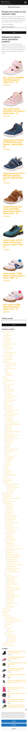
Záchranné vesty (12, 642)
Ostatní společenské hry (11, 368)
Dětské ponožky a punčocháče (12, 528)
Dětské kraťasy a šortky (11, 517)
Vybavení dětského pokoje (10, 352)
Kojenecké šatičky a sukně (13, 568)
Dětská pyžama (10, 524)
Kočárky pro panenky (10, 450)
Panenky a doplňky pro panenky (11, 449)
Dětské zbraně (9, 401)
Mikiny (5, 613)
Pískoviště (9, 417)
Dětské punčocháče (11, 531)
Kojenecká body (10, 552)
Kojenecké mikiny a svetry (12, 561)
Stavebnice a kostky (8, 473)
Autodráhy (8, 393)
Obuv (5, 573)
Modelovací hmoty (10, 442)
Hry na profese (9, 429)
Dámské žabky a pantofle (12, 584)
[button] (26, 709)
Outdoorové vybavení (9, 617)
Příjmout (14, 721)
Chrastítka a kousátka (9, 384)
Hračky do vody (10, 421)
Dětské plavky (9, 526)
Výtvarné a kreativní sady (14, 487)
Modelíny (9, 444)
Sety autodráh (10, 394)
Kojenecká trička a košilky (12, 554)
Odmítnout (14, 725)
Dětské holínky (10, 592)
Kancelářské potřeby (7, 493)
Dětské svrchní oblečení (11, 540)
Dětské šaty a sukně (10, 533)
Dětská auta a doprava (9, 389)
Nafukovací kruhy (12, 636)
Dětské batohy (9, 349)
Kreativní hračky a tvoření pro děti (11, 438)
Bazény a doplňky (8, 358)
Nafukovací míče (9, 405)
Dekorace (8, 463)
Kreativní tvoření (10, 486)
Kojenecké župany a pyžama (13, 571)
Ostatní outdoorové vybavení (12, 619)
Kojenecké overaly (11, 563)
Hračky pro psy (9, 335)
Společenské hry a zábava (10, 363)
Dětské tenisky (10, 601)
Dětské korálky (9, 440)
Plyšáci (7, 466)
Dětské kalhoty (7, 342)
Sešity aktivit (10, 459)
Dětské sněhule (10, 599)
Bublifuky (8, 447)
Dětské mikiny (10, 521)
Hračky (4, 382)
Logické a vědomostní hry (11, 365)
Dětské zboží (6, 345)
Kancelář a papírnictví (7, 480)
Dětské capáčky (10, 591)
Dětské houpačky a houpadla (12, 414)
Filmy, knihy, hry (6, 361)
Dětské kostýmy (9, 426)
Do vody (6, 403)
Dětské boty (8, 585)
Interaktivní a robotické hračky (11, 435)
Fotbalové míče (11, 631)
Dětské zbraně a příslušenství (10, 400)
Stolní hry (8, 372)
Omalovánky (9, 457)
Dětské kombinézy (11, 543)
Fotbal (8, 629)
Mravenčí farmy (9, 338)
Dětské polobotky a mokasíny (13, 596)
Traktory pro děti (9, 470)
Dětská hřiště (10, 412)
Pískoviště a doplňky (10, 415)
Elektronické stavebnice (11, 475)
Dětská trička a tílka (10, 505)
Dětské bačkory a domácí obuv (14, 587)
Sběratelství (7, 379)
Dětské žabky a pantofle (12, 603)
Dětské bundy (10, 542)
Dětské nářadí (9, 428)
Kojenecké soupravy (11, 570)
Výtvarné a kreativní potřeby (12, 484)
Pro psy (6, 333)
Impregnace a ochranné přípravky (14, 621)
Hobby (4, 377)
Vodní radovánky (9, 419)
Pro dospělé (5, 612)
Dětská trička (10, 507)
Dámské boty (9, 575)
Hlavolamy (9, 366)
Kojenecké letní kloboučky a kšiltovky (12, 498)
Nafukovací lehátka (12, 638)
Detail (8, 85)
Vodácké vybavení (11, 640)
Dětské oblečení (6, 340)
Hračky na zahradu (8, 408)
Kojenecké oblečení (7, 494)
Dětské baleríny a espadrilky (13, 589)
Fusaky (7, 351)
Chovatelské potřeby (7, 331)
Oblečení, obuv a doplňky (8, 501)
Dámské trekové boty (11, 582)
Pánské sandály (10, 607)
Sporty (5, 626)
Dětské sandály (10, 598)
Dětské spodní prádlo (10, 538)
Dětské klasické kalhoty (12, 515)
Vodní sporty (8, 633)
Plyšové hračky (7, 465)
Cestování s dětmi (8, 347)
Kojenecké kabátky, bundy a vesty (14, 556)
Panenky (8, 452)
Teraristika (6, 337)
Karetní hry (9, 375)
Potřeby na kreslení (11, 489)
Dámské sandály (10, 578)
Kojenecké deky (7, 496)
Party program (7, 461)
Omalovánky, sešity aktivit (11, 456)
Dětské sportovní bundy (12, 545)
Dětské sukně (10, 536)
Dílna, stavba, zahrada (8, 356)
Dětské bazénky (9, 359)
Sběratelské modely (10, 380)
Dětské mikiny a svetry (11, 519)
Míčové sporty (9, 628)
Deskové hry (10, 373)
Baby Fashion (5, 1)
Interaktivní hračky (10, 436)
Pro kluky (6, 468)
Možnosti (14, 728)
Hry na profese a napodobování (11, 422)
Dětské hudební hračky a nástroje (13, 424)
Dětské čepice (10, 510)
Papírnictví (6, 454)
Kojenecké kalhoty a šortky (13, 557)
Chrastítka (8, 386)
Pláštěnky (9, 624)
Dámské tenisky (10, 580)
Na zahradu (6, 445)
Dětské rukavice (10, 512)
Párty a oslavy (6, 608)
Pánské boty (8, 605)
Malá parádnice (9, 433)
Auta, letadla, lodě (10, 391)
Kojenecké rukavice (11, 566)
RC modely (9, 398)
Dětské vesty (10, 547)
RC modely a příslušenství (11, 396)
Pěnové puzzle (9, 354)
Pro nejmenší (7, 472)
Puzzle (7, 370)
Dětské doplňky (9, 508)
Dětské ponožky (10, 529)
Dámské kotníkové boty (12, 577)
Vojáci (5, 477)
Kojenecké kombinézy (12, 559)
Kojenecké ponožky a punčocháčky (14, 564)
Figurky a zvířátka (8, 407)
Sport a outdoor (6, 615)
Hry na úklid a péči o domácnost (13, 431)
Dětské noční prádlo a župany (12, 522)
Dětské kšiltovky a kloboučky (10, 344)
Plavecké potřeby (7, 610)
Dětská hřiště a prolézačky (11, 410)
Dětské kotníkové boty (12, 594)
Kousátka (8, 387)
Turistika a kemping (10, 622)
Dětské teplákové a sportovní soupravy (14, 549)
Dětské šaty (9, 535)
